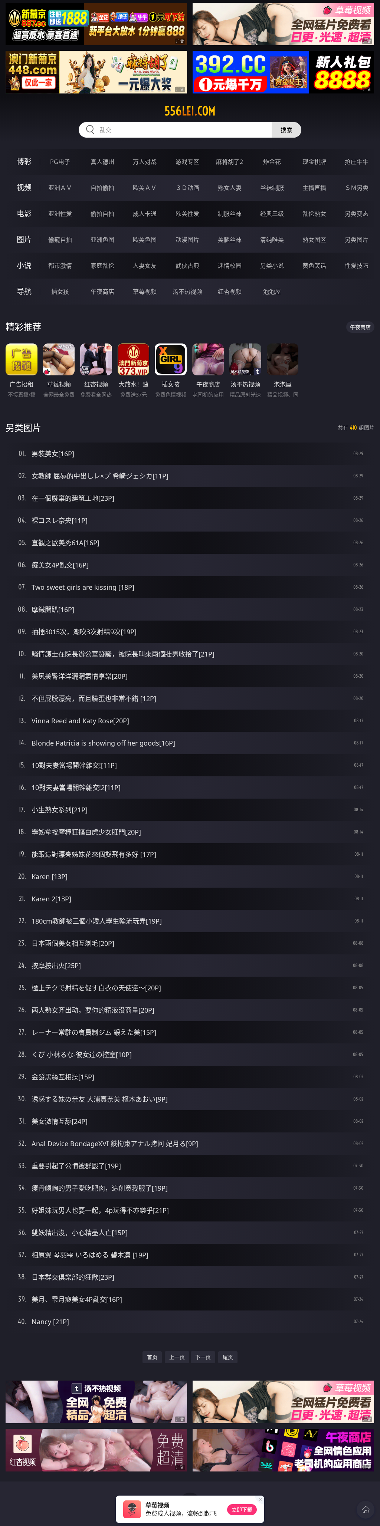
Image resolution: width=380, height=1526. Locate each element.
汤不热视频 (187, 291)
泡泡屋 (272, 291)
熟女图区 (314, 240)
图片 (24, 239)
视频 (24, 187)
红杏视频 (230, 291)
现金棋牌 (314, 162)
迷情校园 (230, 266)
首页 (152, 1357)
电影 (24, 213)
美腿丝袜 (230, 240)
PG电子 (60, 162)
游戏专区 (187, 162)
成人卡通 (145, 214)
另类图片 (356, 240)
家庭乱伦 (102, 266)
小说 (24, 265)
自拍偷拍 (102, 188)
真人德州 (102, 162)
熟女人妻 (230, 188)
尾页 (228, 1357)
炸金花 (272, 162)
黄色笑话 (314, 266)
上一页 (177, 1357)
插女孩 (60, 291)
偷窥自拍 (60, 240)
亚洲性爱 (60, 214)
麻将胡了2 (229, 162)
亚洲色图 (102, 240)
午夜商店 (102, 291)
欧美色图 (145, 240)
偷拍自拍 (102, 214)
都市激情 (60, 266)
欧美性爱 (187, 214)
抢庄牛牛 (356, 162)
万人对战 (145, 162)
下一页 (203, 1357)
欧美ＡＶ (145, 188)
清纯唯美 (272, 240)
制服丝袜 (230, 214)
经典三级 (272, 214)
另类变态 (356, 214)
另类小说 (272, 266)
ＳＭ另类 (356, 188)
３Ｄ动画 (187, 188)
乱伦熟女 (314, 214)
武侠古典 (187, 266)
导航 (24, 291)
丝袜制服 (272, 188)
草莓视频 (145, 291)
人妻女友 (145, 266)
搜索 (286, 130)
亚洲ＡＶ (60, 188)
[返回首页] (365, 1510)
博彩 (24, 162)
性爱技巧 (356, 266)
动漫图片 (187, 240)
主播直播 (314, 188)
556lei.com (190, 110)
